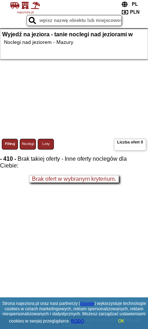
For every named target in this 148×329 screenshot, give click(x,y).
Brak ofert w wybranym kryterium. (74, 179)
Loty (46, 144)
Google (87, 303)
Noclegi (28, 144)
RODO (77, 321)
